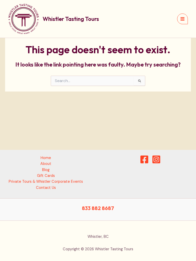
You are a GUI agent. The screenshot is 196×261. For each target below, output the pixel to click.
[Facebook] (144, 159)
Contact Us (46, 187)
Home (46, 157)
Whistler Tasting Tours (71, 18)
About (45, 163)
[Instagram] (156, 159)
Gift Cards (46, 175)
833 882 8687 (98, 208)
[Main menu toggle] (182, 19)
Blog (46, 169)
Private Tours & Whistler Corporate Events (46, 181)
